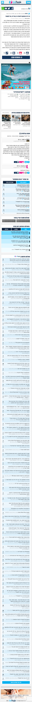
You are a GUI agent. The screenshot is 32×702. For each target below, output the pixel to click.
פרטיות (10, 695)
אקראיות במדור (9, 182)
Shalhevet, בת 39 (21, 166)
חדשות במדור (23, 182)
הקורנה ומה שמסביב (11, 696)
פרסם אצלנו (20, 695)
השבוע (16, 229)
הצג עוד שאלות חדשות (16, 682)
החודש (6, 229)
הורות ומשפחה (24, 9)
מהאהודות (21, 136)
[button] (29, 62)
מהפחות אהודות (15, 136)
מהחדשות (9, 136)
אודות (27, 695)
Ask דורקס (22, 696)
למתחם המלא (5, 112)
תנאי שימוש (15, 695)
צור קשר (24, 695)
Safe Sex (17, 696)
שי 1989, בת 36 (22, 139)
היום (26, 229)
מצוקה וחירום (6, 695)
